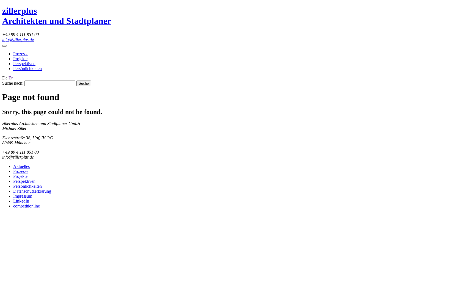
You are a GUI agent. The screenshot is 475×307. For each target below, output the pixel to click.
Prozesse (20, 53)
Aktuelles (21, 166)
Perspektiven (24, 63)
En (11, 78)
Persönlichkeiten (27, 68)
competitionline (26, 206)
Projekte (20, 58)
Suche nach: (12, 83)
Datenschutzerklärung (32, 191)
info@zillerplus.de (18, 39)
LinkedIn (21, 201)
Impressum (22, 196)
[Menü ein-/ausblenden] (4, 46)
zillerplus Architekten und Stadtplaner (56, 16)
